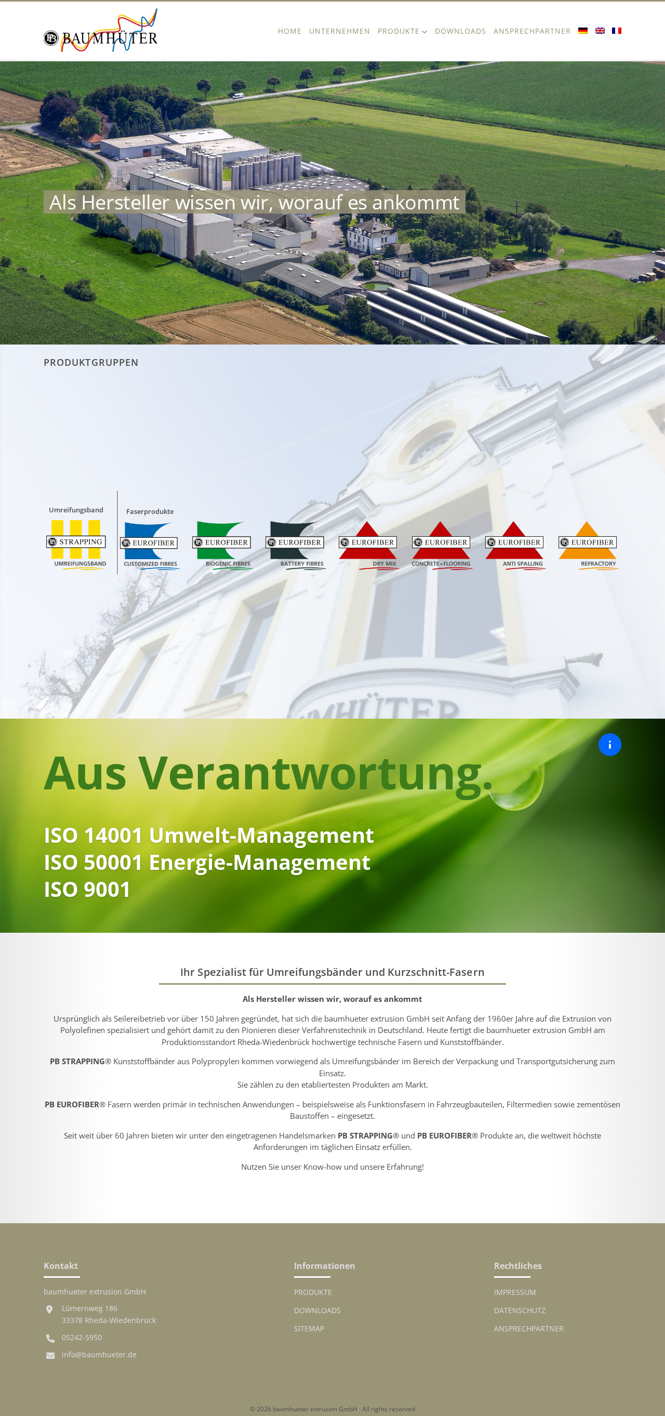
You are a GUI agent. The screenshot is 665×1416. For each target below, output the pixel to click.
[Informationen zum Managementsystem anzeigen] (609, 744)
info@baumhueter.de (99, 1354)
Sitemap (309, 1328)
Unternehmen (339, 31)
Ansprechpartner (532, 31)
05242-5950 (82, 1337)
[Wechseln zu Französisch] (614, 30)
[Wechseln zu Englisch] (600, 30)
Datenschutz (520, 1310)
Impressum (515, 1292)
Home (290, 31)
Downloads (460, 31)
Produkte (399, 31)
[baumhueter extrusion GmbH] (101, 31)
